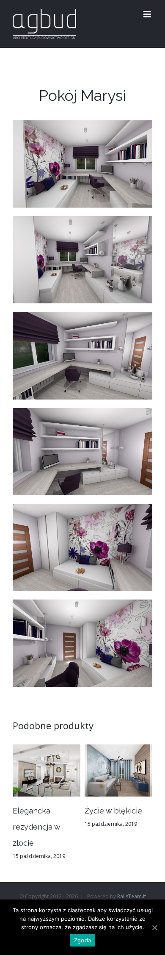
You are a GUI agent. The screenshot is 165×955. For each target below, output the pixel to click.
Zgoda (82, 940)
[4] (82, 415)
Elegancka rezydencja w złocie (36, 826)
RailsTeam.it (131, 896)
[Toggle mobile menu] (147, 14)
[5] (82, 511)
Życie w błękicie (113, 810)
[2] (82, 223)
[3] (82, 319)
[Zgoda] (154, 927)
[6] (82, 607)
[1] (82, 128)
